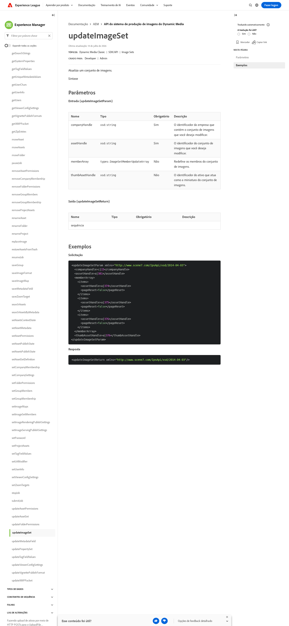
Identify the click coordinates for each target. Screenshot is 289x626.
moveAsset (18, 139)
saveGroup (17, 265)
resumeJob (18, 257)
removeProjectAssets (23, 210)
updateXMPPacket (22, 580)
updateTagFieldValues (24, 557)
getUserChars (19, 84)
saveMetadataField (22, 289)
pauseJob (17, 163)
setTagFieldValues (21, 454)
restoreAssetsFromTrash (25, 249)
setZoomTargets (20, 485)
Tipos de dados (15, 589)
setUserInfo (18, 469)
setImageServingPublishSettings (29, 430)
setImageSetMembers (24, 414)
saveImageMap (20, 281)
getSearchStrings (21, 53)
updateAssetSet (20, 516)
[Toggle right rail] (235, 15)
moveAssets (18, 147)
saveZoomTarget (21, 296)
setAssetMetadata (21, 328)
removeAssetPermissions (25, 171)
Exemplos (241, 65)
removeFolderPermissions (26, 187)
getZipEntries (19, 132)
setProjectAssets (20, 446)
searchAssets (19, 304)
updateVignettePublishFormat (28, 573)
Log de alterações (17, 612)
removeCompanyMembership (28, 179)
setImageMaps (20, 406)
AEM (96, 24)
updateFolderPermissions (25, 524)
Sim (244, 33)
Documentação (78, 24)
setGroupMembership (24, 399)
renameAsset (19, 218)
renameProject (20, 234)
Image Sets (128, 52)
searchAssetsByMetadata (25, 312)
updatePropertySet (22, 549)
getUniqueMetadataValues (26, 77)
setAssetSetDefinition (23, 359)
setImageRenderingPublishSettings (31, 422)
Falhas (11, 605)
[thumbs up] (156, 621)
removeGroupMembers (25, 194)
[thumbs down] (164, 621)
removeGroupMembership (26, 202)
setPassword (18, 438)
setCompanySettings (23, 375)
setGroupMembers (22, 391)
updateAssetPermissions (25, 509)
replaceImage (19, 241)
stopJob (16, 493)
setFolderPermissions (23, 383)
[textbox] (28, 35)
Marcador (245, 42)
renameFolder (19, 226)
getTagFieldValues (22, 69)
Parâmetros (242, 57)
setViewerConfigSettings (25, 477)
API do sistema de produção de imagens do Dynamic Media (144, 24)
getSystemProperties (23, 61)
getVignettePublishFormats (27, 116)
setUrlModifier (19, 461)
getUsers (16, 100)
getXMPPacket (20, 124)
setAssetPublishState (23, 344)
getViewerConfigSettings (25, 108)
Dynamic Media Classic (92, 52)
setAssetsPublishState (23, 351)
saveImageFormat (22, 273)
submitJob (17, 501)
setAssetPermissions (23, 336)
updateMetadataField (24, 541)
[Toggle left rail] (53, 15)
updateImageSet (21, 532)
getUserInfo (18, 92)
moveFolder (18, 155)
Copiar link (262, 42)
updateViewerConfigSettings (27, 565)
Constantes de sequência (21, 597)
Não (254, 33)
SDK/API (113, 52)
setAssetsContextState (24, 320)
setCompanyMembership (26, 367)
